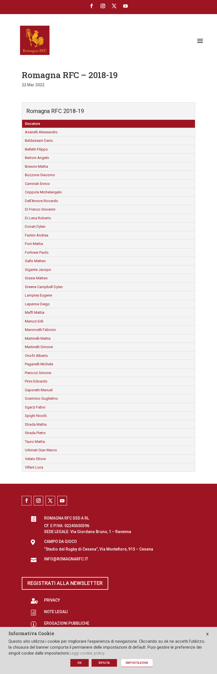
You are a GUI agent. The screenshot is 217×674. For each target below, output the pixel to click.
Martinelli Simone (39, 347)
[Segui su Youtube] (125, 5)
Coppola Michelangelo (43, 192)
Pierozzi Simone (38, 373)
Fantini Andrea (36, 235)
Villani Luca (34, 467)
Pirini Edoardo (36, 381)
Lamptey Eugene (38, 295)
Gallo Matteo (35, 261)
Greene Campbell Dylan (44, 287)
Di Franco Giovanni (40, 209)
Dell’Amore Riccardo (41, 201)
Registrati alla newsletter (65, 583)
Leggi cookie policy (87, 653)
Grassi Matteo (36, 278)
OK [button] (79, 663)
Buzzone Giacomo (40, 175)
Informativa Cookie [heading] (31, 633)
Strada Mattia (36, 424)
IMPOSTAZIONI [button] (137, 663)
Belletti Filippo (36, 149)
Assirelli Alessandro (41, 132)
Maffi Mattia (34, 312)
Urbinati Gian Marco (41, 450)
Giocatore (32, 124)
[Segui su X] (114, 5)
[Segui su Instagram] (102, 5)
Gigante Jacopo (38, 270)
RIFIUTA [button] (104, 663)
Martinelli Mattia (38, 338)
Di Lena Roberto (38, 218)
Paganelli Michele (39, 364)
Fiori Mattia (34, 244)
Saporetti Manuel (39, 390)
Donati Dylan (35, 226)
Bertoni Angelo (37, 158)
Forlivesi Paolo (37, 252)
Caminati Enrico (37, 184)
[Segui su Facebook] (91, 5)
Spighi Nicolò (36, 416)
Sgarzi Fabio (35, 407)
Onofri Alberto (36, 355)
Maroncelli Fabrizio (40, 330)
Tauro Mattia (35, 441)
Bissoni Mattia (36, 166)
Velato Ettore (35, 459)
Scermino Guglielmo (41, 398)
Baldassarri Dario (39, 140)
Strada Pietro (35, 433)
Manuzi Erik (34, 321)
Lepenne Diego (37, 304)
